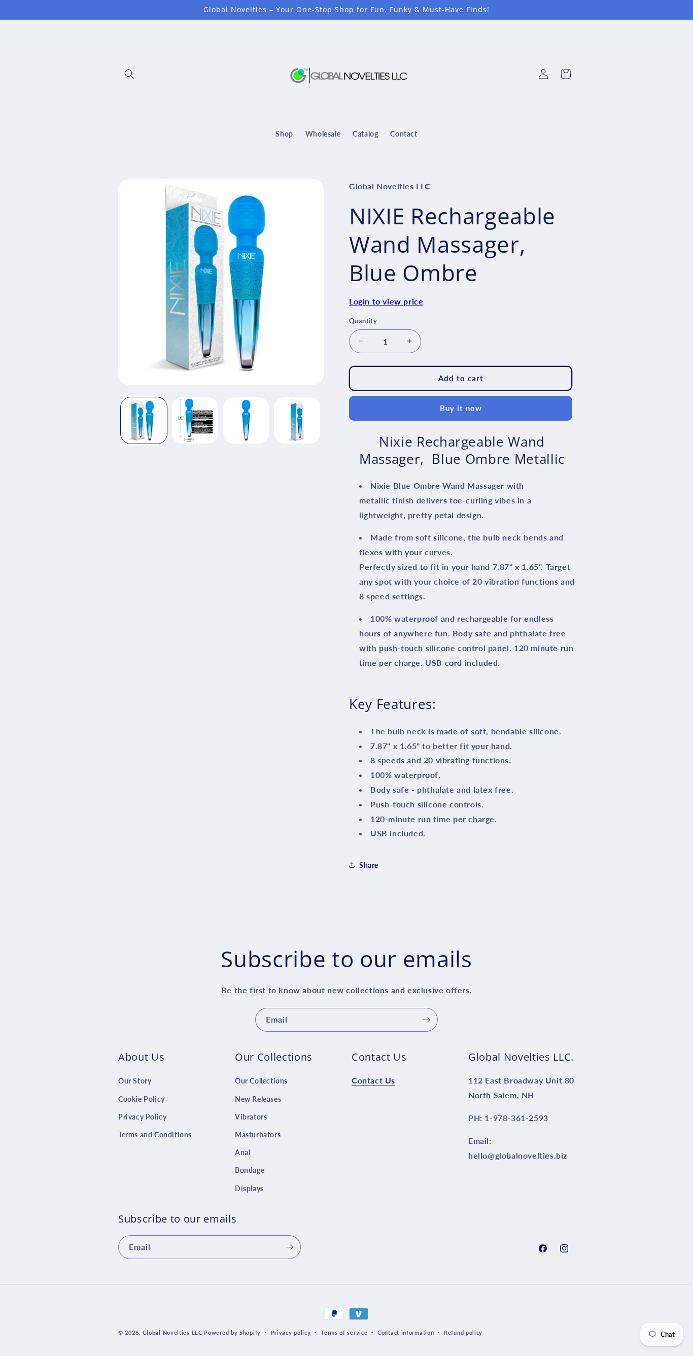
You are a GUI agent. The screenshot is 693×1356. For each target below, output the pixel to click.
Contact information (405, 1332)
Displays (249, 1187)
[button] (129, 74)
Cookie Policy (141, 1098)
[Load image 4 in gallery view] (297, 420)
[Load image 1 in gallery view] (144, 420)
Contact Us (373, 1080)
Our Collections (261, 1080)
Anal (242, 1152)
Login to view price (386, 301)
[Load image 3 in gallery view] (246, 420)
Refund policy (463, 1332)
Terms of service (344, 1332)
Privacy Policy (142, 1116)
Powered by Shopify (232, 1332)
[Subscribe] (426, 1020)
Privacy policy (291, 1332)
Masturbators (258, 1134)
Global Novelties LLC (172, 1332)
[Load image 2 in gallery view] (195, 420)
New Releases (258, 1098)
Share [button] (368, 865)
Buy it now (461, 408)
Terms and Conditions (155, 1134)
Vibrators (251, 1116)
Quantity (363, 321)
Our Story (134, 1080)
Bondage (249, 1170)
